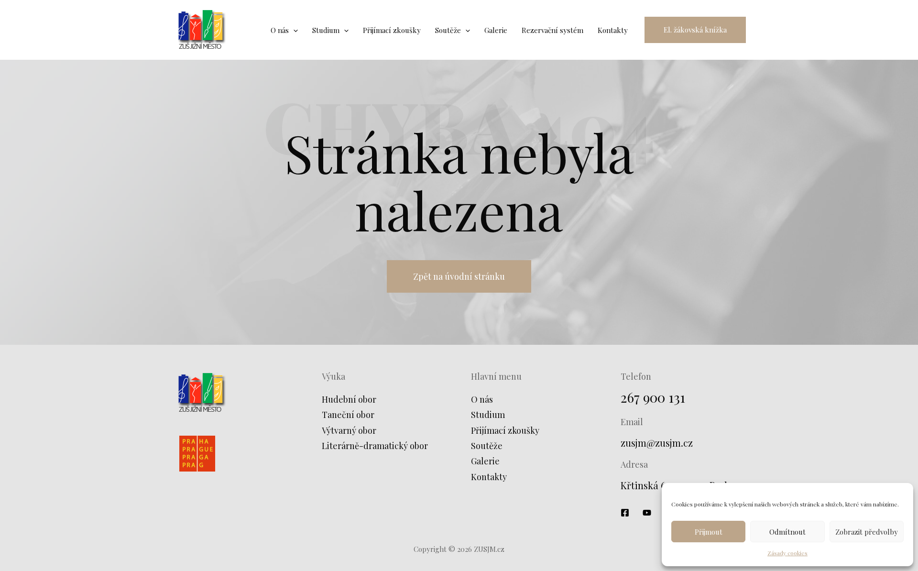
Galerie (485, 461)
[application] (293, 30)
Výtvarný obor (349, 430)
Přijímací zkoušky (505, 430)
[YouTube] (647, 512)
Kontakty (489, 477)
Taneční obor (348, 414)
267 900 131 (653, 397)
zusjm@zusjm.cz (657, 442)
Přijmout (708, 532)
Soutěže (487, 445)
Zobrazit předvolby (866, 532)
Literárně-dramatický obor (375, 445)
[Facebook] (625, 512)
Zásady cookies (787, 553)
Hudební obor (349, 399)
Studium (488, 414)
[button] (695, 30)
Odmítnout (787, 532)
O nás (482, 399)
